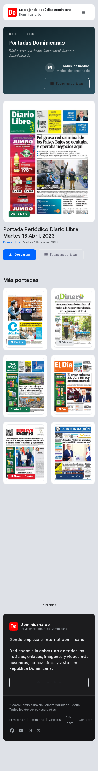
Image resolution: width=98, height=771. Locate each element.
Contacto (85, 720)
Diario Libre (11, 242)
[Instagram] (29, 731)
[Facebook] (12, 731)
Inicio (12, 34)
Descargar (22, 254)
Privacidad (17, 720)
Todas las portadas (69, 84)
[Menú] (83, 12)
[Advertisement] (49, 552)
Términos (37, 720)
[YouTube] (21, 731)
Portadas (27, 34)
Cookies (55, 720)
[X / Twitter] (38, 731)
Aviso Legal (70, 719)
